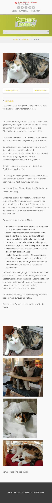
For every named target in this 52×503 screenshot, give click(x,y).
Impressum (23, 11)
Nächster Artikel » (41, 90)
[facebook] (26, 7)
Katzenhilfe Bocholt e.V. (16, 492)
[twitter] (22, 7)
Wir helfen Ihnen (27, 3)
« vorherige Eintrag (11, 90)
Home (15, 40)
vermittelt (25, 40)
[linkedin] (33, 7)
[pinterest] (29, 7)
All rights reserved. (37, 492)
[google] (18, 7)
